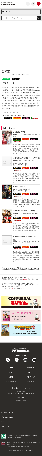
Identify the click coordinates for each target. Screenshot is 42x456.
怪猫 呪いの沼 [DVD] (20, 186)
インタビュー (11, 381)
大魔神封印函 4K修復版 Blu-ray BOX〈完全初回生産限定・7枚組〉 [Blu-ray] (26, 159)
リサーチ (30, 372)
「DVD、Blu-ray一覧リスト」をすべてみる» (20, 268)
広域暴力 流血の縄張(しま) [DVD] (24, 211)
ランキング (30, 377)
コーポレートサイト (21, 400)
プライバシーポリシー (8, 417)
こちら (25, 279)
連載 (11, 377)
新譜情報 (30, 367)
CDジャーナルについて (8, 412)
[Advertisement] (21, 45)
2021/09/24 (20, 165)
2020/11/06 (36, 242)
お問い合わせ (5, 427)
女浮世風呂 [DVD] (19, 132)
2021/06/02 (36, 213)
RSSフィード (5, 422)
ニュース (11, 367)
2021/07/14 (20, 191)
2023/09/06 (36, 134)
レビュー (30, 381)
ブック (11, 372)
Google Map (21, 397)
